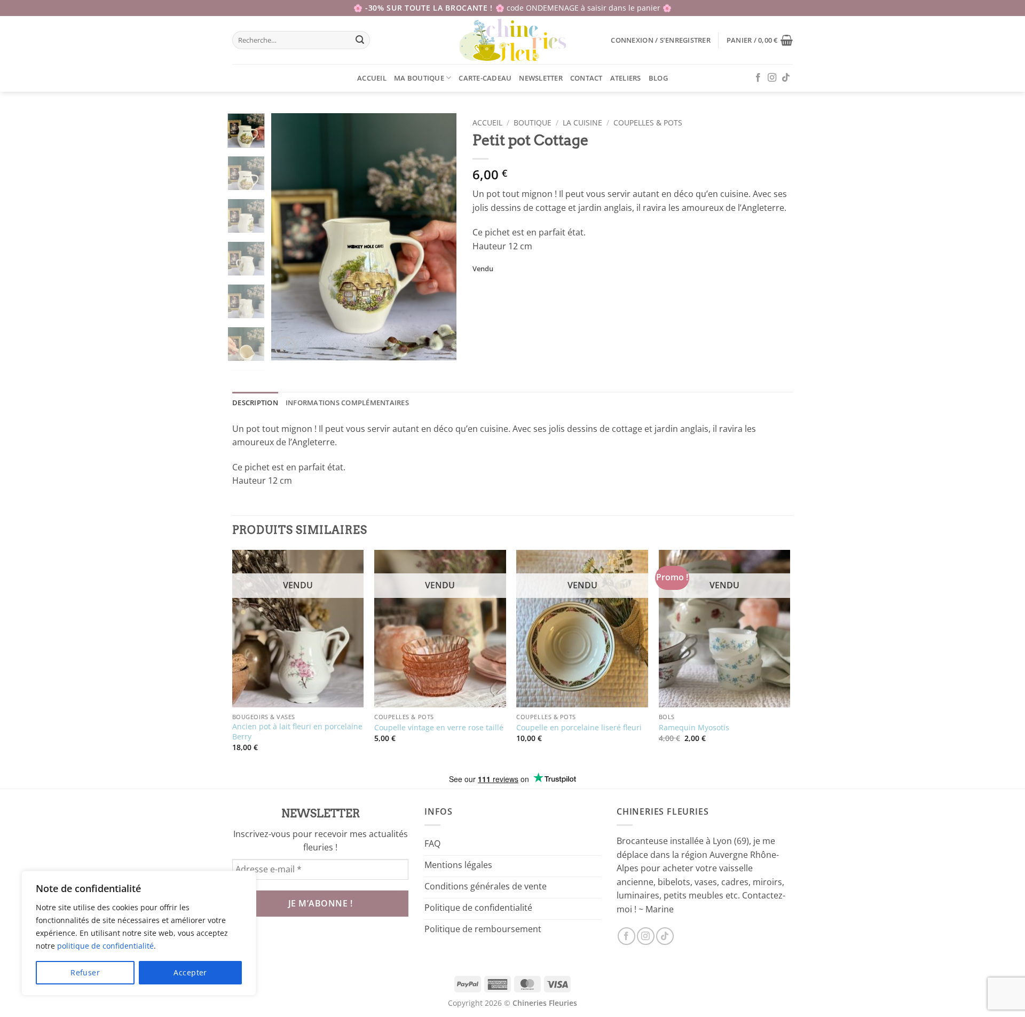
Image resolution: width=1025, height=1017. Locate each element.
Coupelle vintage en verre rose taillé (438, 727)
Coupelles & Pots (647, 122)
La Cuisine (582, 122)
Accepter (190, 972)
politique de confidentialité (105, 946)
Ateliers (625, 78)
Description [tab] (255, 402)
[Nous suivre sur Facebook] (758, 78)
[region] (138, 933)
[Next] (439, 237)
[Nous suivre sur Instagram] (772, 78)
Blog (658, 78)
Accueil (372, 78)
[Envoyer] (360, 40)
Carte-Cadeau (485, 78)
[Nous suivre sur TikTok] (786, 78)
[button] (660, 40)
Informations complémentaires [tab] (347, 402)
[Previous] (288, 237)
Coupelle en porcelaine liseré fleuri (579, 727)
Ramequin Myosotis (694, 727)
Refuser (85, 972)
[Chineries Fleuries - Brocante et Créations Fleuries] (512, 40)
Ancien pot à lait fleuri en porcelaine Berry (297, 732)
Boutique (532, 122)
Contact (586, 78)
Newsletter (541, 78)
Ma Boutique (419, 78)
